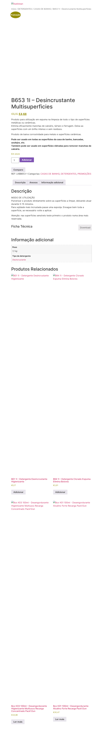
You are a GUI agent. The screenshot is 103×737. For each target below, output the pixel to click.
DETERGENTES (25, 9)
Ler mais (17, 721)
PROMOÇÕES (84, 173)
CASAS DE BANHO (42, 9)
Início (13, 9)
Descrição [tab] (20, 182)
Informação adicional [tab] (52, 182)
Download (85, 227)
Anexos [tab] (34, 182)
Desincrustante (19, 260)
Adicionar (27, 160)
